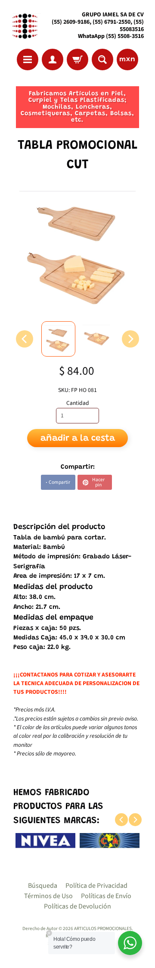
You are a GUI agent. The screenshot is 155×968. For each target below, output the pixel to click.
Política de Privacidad (96, 885)
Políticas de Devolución (77, 906)
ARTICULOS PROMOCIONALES (103, 928)
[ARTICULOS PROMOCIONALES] (24, 25)
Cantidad (77, 403)
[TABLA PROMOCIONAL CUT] (58, 339)
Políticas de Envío (106, 896)
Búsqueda (42, 885)
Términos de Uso (48, 896)
